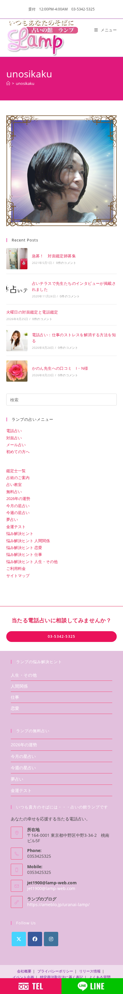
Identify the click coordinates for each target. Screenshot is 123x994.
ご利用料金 (16, 568)
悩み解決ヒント (19, 533)
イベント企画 (23, 977)
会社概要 (24, 971)
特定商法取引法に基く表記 (61, 977)
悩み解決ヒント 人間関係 (28, 540)
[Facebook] (35, 939)
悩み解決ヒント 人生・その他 (32, 561)
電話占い (14, 430)
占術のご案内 (18, 477)
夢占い (12, 519)
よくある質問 (99, 977)
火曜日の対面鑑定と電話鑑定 (32, 312)
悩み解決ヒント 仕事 (24, 554)
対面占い (14, 438)
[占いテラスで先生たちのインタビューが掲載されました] (16, 289)
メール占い (16, 444)
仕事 (15, 697)
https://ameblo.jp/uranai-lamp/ (58, 904)
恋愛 (15, 708)
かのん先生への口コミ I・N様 (60, 368)
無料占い (14, 491)
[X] (19, 939)
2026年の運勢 (18, 498)
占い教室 (14, 484)
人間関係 (19, 686)
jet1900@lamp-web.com (51, 888)
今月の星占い (18, 505)
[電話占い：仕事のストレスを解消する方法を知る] (16, 340)
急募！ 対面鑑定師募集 (54, 256)
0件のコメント (66, 263)
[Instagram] (51, 939)
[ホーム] (8, 83)
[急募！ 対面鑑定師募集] (16, 258)
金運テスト (16, 526)
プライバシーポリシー (55, 971)
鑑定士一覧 (16, 470)
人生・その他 (24, 675)
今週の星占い (18, 512)
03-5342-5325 (61, 636)
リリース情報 (90, 971)
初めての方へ (18, 451)
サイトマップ (18, 575)
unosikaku (25, 83)
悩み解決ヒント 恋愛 (24, 547)
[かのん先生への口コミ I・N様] (16, 371)
